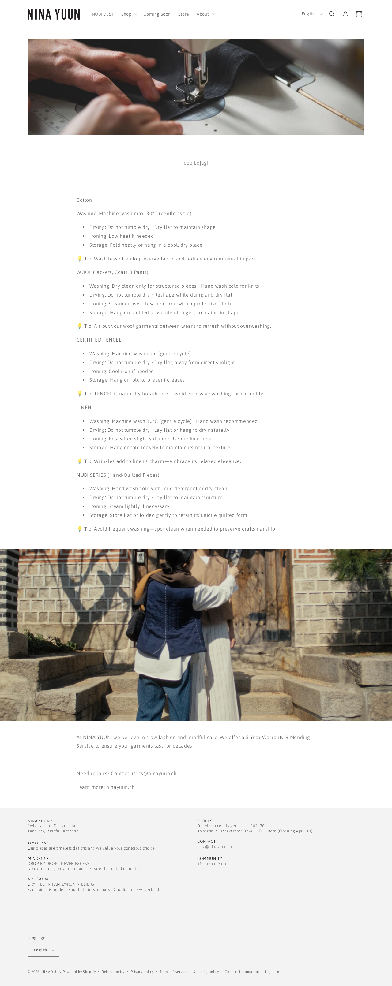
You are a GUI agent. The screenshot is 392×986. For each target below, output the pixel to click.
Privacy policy (142, 971)
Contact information (242, 971)
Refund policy (113, 971)
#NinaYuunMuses (213, 863)
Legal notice (275, 971)
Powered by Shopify (79, 971)
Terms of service (173, 971)
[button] (129, 14)
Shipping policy (206, 971)
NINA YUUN (52, 971)
